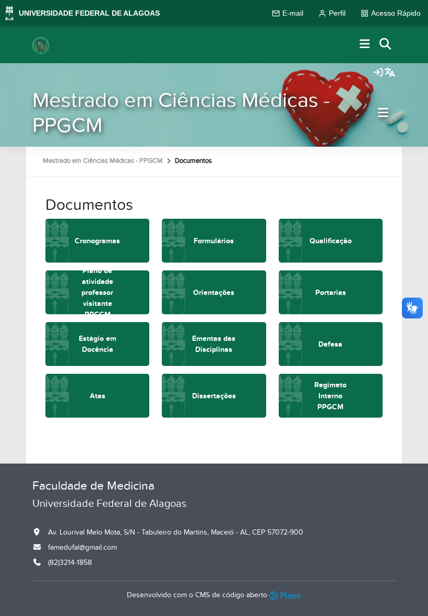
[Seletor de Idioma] (390, 73)
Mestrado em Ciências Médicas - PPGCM (181, 113)
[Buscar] (385, 44)
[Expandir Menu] (364, 44)
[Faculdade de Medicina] (40, 45)
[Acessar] (378, 73)
